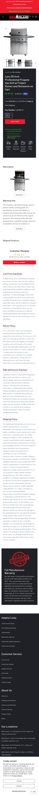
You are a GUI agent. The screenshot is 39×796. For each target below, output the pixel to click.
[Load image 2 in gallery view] (19, 63)
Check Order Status (8, 623)
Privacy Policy (17, 776)
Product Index (6, 682)
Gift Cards (5, 673)
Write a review (19, 262)
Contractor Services (8, 646)
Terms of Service (7, 709)
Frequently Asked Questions (11, 641)
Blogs (3, 718)
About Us (5, 696)
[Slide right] (35, 63)
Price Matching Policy (9, 628)
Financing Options (8, 664)
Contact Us (5, 660)
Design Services (7, 669)
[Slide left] (4, 63)
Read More (19, 195)
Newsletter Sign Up (8, 637)
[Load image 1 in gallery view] (10, 63)
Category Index (7, 678)
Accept (19, 781)
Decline (19, 786)
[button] (30, 17)
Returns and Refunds (9, 705)
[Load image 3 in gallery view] (28, 63)
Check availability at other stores (14, 136)
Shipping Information (9, 700)
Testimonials (6, 632)
